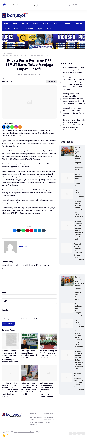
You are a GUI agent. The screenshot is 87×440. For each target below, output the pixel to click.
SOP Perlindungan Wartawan (36, 423)
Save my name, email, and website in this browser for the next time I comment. (28, 319)
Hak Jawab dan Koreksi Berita (49, 418)
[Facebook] (4, 127)
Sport (40, 28)
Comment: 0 (51, 81)
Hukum (35, 23)
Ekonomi (67, 23)
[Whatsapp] (12, 127)
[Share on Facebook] (15, 230)
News (15, 23)
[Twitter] (8, 127)
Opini (49, 28)
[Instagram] (16, 127)
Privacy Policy (48, 413)
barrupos (23, 246)
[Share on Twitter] (19, 230)
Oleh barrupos (7, 81)
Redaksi (33, 413)
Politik (45, 23)
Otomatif (30, 28)
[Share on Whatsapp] (23, 230)
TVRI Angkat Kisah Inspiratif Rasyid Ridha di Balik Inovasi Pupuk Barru (29, 354)
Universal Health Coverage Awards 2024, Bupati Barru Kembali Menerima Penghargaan (79, 252)
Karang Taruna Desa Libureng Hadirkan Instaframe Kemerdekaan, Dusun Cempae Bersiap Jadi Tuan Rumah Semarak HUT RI (74, 99)
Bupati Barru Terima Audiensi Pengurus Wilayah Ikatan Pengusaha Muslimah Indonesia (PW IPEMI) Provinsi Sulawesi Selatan (10, 390)
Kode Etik (47, 422)
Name (4, 292)
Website (5, 310)
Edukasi (7, 28)
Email (4, 301)
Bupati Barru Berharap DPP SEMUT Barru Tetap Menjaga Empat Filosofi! (29, 64)
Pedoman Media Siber (36, 418)
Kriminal (56, 23)
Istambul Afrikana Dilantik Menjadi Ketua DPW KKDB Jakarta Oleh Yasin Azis (79, 230)
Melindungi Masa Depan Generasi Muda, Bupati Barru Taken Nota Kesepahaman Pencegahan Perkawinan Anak (47, 390)
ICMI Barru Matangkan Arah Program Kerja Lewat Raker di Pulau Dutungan (48, 354)
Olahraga (17, 28)
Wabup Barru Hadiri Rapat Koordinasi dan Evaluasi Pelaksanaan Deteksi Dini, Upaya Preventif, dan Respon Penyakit (29, 389)
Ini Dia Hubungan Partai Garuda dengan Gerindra (79, 180)
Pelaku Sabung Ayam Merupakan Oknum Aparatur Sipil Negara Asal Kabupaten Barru (79, 158)
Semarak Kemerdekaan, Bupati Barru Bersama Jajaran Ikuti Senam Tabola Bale (73, 112)
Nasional (25, 23)
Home (6, 23)
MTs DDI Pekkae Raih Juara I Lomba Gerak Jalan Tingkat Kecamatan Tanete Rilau (73, 70)
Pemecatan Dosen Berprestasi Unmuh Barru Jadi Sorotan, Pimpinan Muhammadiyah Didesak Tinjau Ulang (10, 356)
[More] (20, 127)
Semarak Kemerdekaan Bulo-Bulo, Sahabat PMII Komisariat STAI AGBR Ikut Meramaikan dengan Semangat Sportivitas (74, 125)
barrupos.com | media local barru (24, 432)
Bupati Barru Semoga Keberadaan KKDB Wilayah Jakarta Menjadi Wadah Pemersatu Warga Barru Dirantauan (79, 203)
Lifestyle (78, 23)
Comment (6, 269)
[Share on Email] (27, 230)
